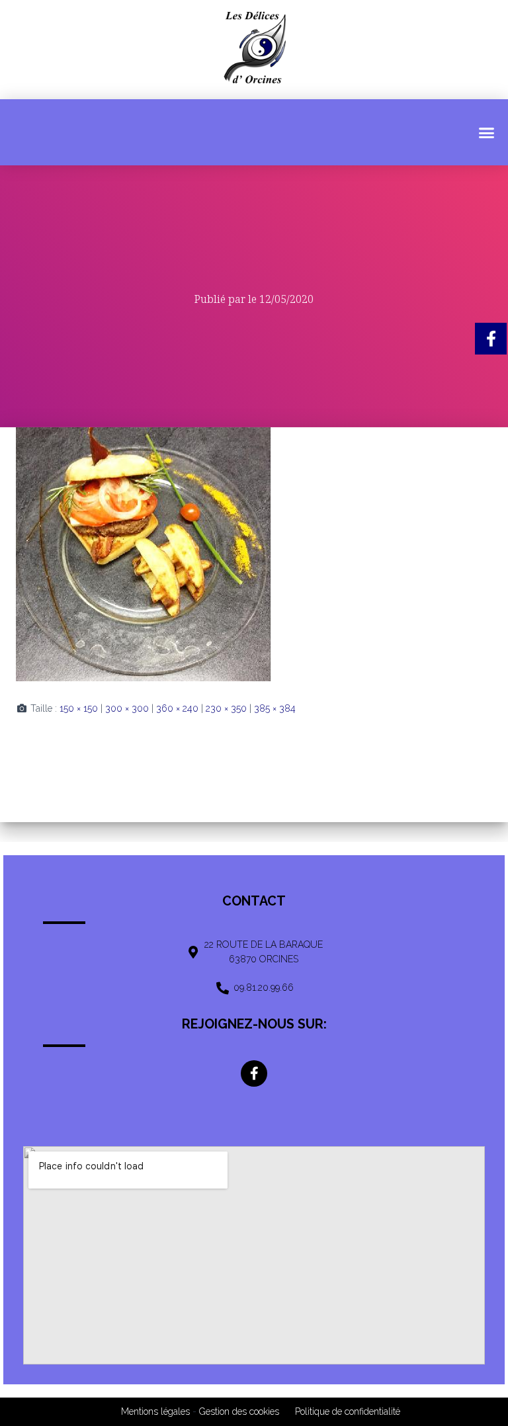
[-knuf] (143, 553)
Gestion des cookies (239, 1411)
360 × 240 (177, 708)
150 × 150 (79, 708)
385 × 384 (275, 708)
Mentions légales (155, 1411)
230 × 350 (226, 708)
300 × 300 (127, 708)
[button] (486, 132)
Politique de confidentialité (347, 1411)
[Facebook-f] (254, 1073)
